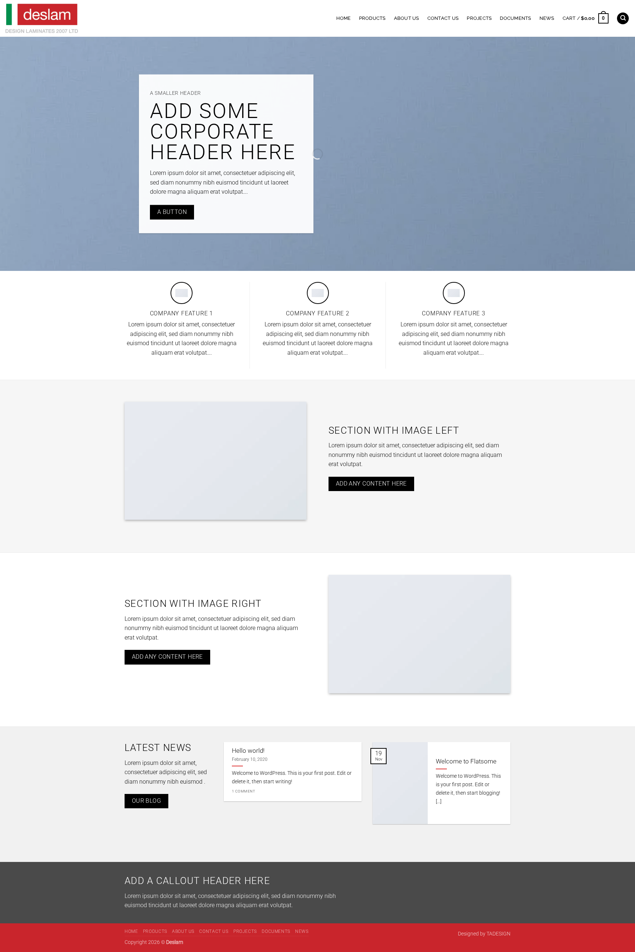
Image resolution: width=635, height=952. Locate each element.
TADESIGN (498, 934)
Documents (515, 18)
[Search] (623, 18)
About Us (406, 18)
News (547, 18)
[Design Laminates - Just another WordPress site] (100, 18)
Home (343, 18)
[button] (586, 18)
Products (372, 18)
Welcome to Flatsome (466, 761)
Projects (479, 18)
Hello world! (248, 750)
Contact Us (443, 18)
